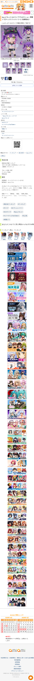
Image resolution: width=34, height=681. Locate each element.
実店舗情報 (17, 660)
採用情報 (17, 662)
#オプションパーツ (17, 208)
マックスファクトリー (8, 111)
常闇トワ (4, 129)
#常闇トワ (7, 219)
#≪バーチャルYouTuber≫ (11, 215)
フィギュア (13, 153)
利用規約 (17, 664)
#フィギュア (21, 204)
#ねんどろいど (18, 212)
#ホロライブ (7, 212)
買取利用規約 (17, 668)
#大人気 (24, 215)
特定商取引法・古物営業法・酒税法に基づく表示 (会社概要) (17, 658)
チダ (3, 133)
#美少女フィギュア (9, 204)
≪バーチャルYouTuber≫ (9, 124)
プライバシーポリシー (17, 671)
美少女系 (21, 153)
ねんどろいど (5, 118)
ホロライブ (5, 122)
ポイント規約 (17, 666)
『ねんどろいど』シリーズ (9, 116)
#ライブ (6, 208)
